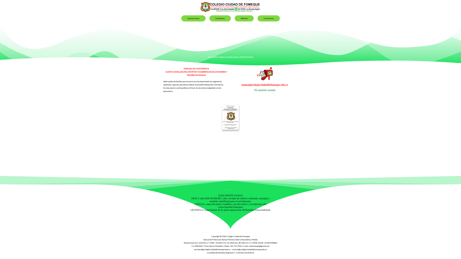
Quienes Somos (193, 18)
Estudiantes (220, 18)
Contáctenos (269, 18)
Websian (244, 18)
